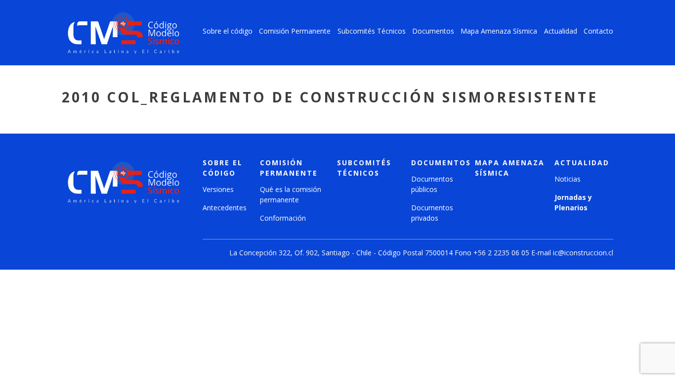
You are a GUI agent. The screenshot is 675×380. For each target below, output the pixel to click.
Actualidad (560, 31)
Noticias (567, 179)
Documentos (433, 31)
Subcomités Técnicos (372, 31)
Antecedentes (225, 207)
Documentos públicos (432, 184)
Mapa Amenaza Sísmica (499, 31)
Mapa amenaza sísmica (510, 168)
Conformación (283, 218)
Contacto (598, 31)
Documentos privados (432, 213)
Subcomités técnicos (364, 168)
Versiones (218, 189)
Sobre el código (228, 31)
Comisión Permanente (295, 31)
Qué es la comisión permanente (290, 194)
